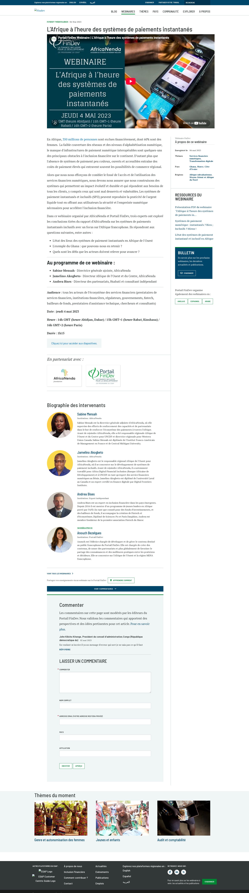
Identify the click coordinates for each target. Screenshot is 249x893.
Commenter (64, 669)
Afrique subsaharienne (200, 174)
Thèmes (143, 11)
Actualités (101, 866)
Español (83, 2)
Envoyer (66, 766)
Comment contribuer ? (76, 877)
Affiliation (64, 748)
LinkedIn (176, 872)
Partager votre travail (169, 2)
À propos (204, 11)
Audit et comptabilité (171, 840)
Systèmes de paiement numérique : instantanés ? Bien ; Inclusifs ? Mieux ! (194, 224)
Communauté (171, 11)
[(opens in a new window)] (45, 871)
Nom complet (65, 700)
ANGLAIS (181, 301)
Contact (68, 883)
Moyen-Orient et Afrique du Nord (201, 178)
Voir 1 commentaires (103, 589)
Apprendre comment (122, 580)
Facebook (170, 872)
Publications (102, 877)
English (72, 2)
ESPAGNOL (194, 301)
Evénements (102, 871)
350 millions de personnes (80, 139)
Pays (155, 11)
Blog (114, 11)
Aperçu (78, 766)
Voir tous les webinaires (59, 573)
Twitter (183, 872)
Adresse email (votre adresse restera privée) (81, 716)
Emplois (100, 883)
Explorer (189, 11)
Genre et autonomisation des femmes (59, 840)
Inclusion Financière (74, 871)
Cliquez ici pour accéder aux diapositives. (74, 343)
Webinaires (128, 11)
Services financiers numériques (198, 157)
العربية (92, 2)
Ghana (192, 166)
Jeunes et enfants (108, 840)
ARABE (208, 301)
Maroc (200, 166)
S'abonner (149, 2)
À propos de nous (73, 866)
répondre (64, 649)
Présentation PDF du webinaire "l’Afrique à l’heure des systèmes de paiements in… (194, 211)
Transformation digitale (201, 161)
